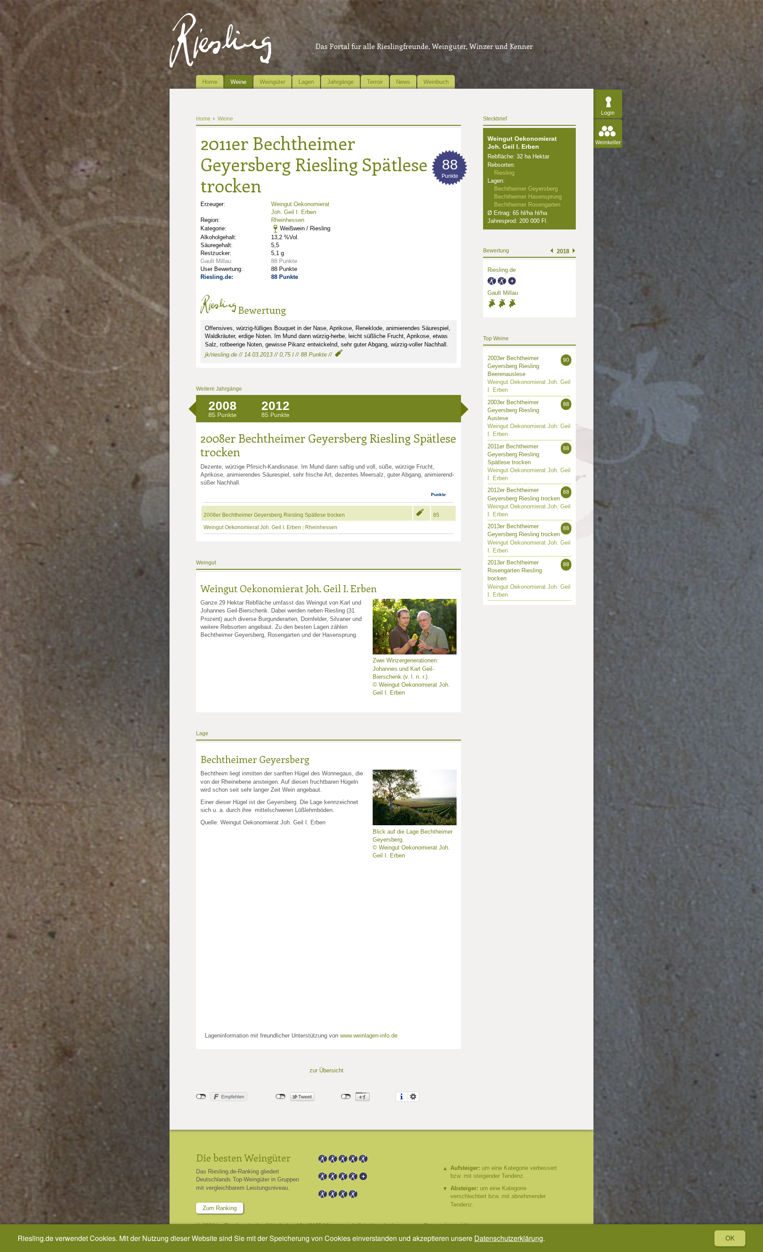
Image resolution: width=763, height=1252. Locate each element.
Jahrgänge (340, 82)
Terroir (375, 82)
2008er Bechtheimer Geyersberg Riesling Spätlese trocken (274, 515)
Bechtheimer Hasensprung (528, 196)
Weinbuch (436, 82)
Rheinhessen (287, 220)
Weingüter (272, 82)
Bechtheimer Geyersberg (254, 759)
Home (209, 82)
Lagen (306, 82)
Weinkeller (608, 142)
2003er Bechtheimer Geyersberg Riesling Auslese (513, 410)
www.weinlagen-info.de (368, 1035)
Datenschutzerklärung (508, 1238)
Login (608, 113)
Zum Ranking (220, 1208)
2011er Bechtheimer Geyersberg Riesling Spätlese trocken (513, 454)
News (403, 82)
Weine (238, 82)
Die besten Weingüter (243, 1157)
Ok (729, 1237)
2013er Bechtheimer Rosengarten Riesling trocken (514, 570)
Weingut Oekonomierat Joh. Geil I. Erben (252, 527)
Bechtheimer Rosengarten (527, 204)
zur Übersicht (327, 1070)
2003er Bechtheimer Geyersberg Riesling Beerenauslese (513, 366)
